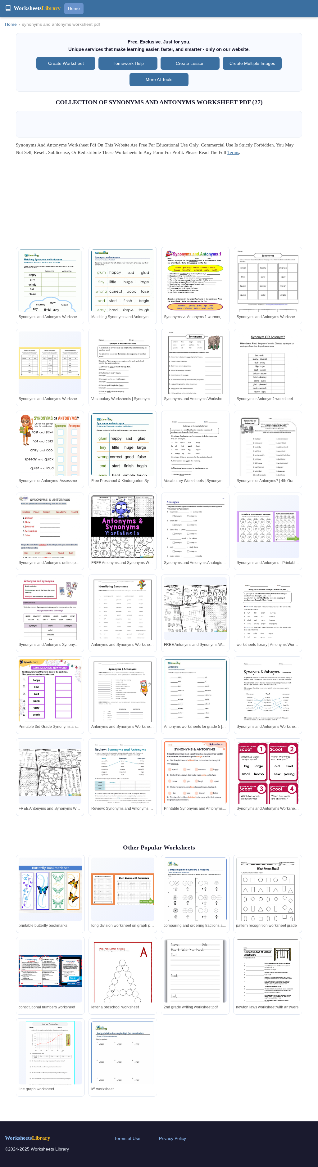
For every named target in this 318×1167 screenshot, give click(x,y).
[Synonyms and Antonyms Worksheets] (268, 290)
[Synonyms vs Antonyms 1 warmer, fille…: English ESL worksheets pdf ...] (195, 294)
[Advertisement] (159, 203)
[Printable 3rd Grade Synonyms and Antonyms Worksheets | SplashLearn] (50, 699)
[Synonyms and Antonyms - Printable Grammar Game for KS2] (268, 526)
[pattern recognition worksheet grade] (267, 898)
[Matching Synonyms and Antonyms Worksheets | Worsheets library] (122, 290)
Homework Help (128, 63)
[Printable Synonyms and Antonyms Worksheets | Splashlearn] (195, 785)
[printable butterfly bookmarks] (50, 889)
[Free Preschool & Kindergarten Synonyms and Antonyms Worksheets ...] (122, 453)
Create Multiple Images (252, 63)
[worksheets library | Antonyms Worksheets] (268, 617)
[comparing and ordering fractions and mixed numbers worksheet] (195, 898)
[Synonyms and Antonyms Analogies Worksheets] (195, 539)
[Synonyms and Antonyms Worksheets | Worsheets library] (50, 290)
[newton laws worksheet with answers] (267, 980)
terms (233, 152)
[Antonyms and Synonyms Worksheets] (122, 617)
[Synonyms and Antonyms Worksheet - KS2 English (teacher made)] (50, 363)
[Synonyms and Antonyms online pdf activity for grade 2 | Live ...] (50, 539)
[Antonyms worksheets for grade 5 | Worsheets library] (195, 699)
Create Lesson (190, 63)
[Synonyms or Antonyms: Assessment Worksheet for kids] (50, 457)
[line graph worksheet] (50, 1055)
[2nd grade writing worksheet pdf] (195, 975)
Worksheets (27, 1138)
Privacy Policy (172, 1138)
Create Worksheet (66, 63)
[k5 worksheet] (122, 1062)
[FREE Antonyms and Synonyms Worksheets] (122, 526)
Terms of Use (127, 1138)
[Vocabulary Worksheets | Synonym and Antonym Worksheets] (122, 371)
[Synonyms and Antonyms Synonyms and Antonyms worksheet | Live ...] (50, 617)
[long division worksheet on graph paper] (122, 889)
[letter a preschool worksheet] (122, 984)
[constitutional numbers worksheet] (50, 971)
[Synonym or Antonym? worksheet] (268, 371)
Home (74, 8)
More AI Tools (159, 79)
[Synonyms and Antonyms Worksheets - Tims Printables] (268, 699)
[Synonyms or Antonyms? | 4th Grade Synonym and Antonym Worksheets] (268, 453)
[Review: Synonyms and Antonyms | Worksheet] (122, 781)
